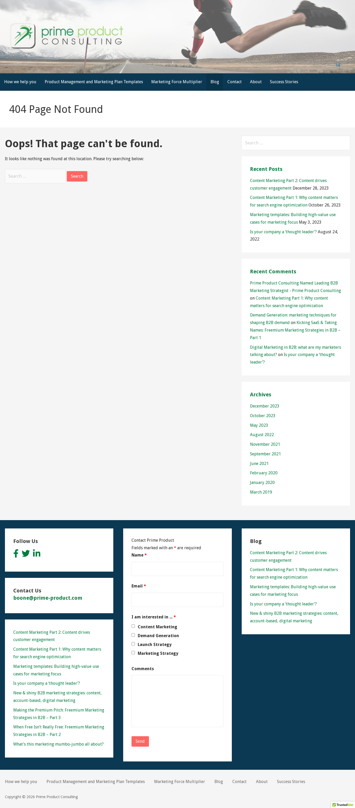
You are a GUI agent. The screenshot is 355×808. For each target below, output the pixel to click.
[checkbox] (133, 626)
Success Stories (284, 81)
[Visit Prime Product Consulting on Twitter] (26, 555)
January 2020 (262, 482)
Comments (143, 668)
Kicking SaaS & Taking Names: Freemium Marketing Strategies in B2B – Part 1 (295, 330)
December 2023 (264, 406)
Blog (215, 81)
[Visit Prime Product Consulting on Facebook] (15, 555)
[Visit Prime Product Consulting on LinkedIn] (36, 555)
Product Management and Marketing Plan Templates (94, 81)
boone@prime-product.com (47, 598)
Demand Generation (158, 635)
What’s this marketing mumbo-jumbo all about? (58, 744)
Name (139, 555)
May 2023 (259, 425)
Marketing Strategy (158, 653)
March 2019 (261, 492)
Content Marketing (157, 626)
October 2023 (262, 415)
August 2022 (262, 434)
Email (139, 586)
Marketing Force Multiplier (176, 81)
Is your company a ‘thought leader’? (283, 231)
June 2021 (259, 463)
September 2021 (265, 453)
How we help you (20, 81)
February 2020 (264, 472)
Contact (234, 81)
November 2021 (265, 444)
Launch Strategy (155, 644)
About (256, 81)
